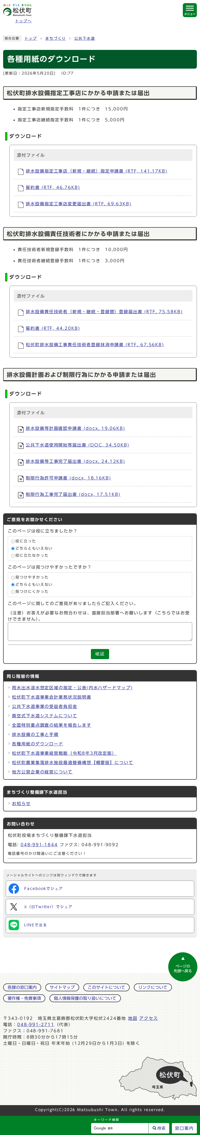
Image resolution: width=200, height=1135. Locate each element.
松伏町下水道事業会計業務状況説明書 (51, 697)
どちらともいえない (34, 548)
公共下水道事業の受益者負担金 (44, 706)
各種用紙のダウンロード (37, 744)
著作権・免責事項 (24, 998)
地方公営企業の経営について (42, 772)
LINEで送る (35, 925)
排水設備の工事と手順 (35, 734)
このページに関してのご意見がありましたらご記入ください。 (73, 603)
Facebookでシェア (43, 888)
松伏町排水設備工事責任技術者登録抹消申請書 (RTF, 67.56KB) (95, 345)
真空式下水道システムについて (44, 716)
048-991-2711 (35, 1024)
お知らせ (21, 804)
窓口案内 (184, 1128)
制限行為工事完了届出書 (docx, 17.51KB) (73, 494)
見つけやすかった (31, 577)
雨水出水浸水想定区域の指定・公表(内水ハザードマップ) (72, 688)
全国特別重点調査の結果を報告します (51, 725)
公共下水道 (84, 38)
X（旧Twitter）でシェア (48, 907)
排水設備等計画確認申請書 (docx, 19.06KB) (75, 428)
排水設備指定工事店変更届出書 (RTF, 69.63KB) (79, 204)
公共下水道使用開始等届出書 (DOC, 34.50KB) (77, 445)
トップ (30, 38)
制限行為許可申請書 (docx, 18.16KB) (68, 478)
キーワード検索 (106, 1119)
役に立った (25, 541)
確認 (100, 654)
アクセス (148, 1018)
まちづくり (55, 38)
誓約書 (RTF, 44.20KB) (53, 328)
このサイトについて (106, 987)
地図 (133, 1018)
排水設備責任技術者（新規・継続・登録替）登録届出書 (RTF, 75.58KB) (104, 312)
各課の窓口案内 (22, 987)
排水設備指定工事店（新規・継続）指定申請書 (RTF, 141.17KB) (96, 171)
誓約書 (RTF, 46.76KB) (53, 187)
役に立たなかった (31, 555)
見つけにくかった (31, 592)
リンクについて (152, 987)
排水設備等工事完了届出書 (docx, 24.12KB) (75, 461)
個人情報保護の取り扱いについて (85, 998)
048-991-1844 (39, 845)
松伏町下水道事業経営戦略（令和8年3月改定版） (64, 753)
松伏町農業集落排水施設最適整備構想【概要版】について (72, 762)
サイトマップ (62, 987)
